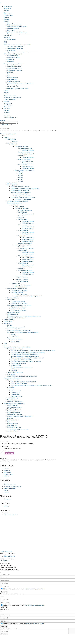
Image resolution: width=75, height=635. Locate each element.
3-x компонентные (27, 161)
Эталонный (21, 216)
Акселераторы (11, 139)
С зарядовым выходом (21, 146)
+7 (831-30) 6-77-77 (6, 124)
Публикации (7, 14)
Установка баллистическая (15, 401)
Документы (7, 12)
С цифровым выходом (21, 279)
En (1, 3)
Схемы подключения (10, 99)
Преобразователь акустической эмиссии (19, 34)
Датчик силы (11, 30)
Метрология (7, 107)
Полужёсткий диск (12, 405)
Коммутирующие (16, 365)
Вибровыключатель (13, 28)
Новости (6, 17)
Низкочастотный (19, 206)
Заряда (9, 325)
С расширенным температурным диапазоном (28, 296)
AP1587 (20, 175)
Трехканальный (15, 394)
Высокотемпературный (25, 148)
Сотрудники (7, 116)
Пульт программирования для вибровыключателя (22, 52)
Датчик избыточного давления (20, 190)
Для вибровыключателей (18, 363)
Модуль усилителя (16, 340)
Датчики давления (12, 23)
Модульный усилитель (14, 338)
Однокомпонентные (28, 157)
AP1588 (20, 174)
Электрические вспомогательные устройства (17, 45)
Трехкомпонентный (28, 223)
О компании (7, 8)
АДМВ (5, 41)
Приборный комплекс (13, 57)
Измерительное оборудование (13, 54)
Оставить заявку (5, 462)
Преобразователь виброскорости (17, 26)
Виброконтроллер (12, 55)
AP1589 (20, 172)
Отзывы (6, 94)
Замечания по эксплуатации (12, 97)
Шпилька (10, 72)
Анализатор (10, 59)
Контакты (6, 112)
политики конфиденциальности (34, 589)
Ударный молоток (12, 314)
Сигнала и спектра (16, 396)
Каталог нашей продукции (8, 134)
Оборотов (14, 370)
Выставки (6, 110)
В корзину (9, 453)
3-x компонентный (27, 166)
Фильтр (6, 90)
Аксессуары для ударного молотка (17, 88)
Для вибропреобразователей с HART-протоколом (26, 361)
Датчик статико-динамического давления (23, 197)
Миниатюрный (22, 165)
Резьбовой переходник (14, 66)
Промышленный (23, 230)
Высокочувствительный (25, 152)
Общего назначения (24, 159)
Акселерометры (12, 143)
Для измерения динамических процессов (23, 381)
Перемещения (15, 283)
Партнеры (7, 108)
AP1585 (20, 179)
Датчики (6, 21)
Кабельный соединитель (14, 70)
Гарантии (6, 92)
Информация (8, 6)
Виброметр (10, 61)
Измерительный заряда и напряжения (18, 330)
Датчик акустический (13, 312)
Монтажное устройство (14, 85)
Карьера (6, 10)
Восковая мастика (12, 77)
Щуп (8, 76)
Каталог (6, 483)
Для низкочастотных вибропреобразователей (24, 354)
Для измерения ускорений (19, 383)
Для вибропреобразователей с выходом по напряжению (28, 352)
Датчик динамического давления (17, 32)
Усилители (7, 37)
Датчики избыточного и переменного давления (25, 188)
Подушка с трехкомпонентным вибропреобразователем (24, 316)
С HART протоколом (21, 294)
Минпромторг (8, 103)
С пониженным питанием (26, 248)
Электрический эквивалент (15, 48)
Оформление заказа (10, 96)
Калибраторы (8, 35)
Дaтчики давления (9, 319)
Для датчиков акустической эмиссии (22, 367)
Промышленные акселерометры (24, 170)
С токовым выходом (21, 276)
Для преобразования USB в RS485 (21, 360)
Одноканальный (16, 391)
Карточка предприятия (10, 117)
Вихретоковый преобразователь (17, 318)
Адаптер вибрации (12, 86)
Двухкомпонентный (27, 239)
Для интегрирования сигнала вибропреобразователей (27, 358)
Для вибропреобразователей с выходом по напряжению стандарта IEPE (33, 350)
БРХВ (5, 43)
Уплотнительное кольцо (14, 68)
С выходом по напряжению (23, 196)
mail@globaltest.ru (9, 556)
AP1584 (20, 181)
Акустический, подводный (18, 307)
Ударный (21, 217)
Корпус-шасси (11, 39)
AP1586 (20, 177)
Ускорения (14, 141)
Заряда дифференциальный (16, 327)
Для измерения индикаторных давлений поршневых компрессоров (31, 385)
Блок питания (11, 50)
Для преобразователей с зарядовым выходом (25, 356)
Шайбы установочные (13, 81)
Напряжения (15, 336)
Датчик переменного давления (20, 186)
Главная (2, 131)
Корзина (2, 120)
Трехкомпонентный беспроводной (17, 201)
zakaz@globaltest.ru (6, 561)
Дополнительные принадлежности (14, 63)
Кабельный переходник (14, 65)
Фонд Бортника (8, 105)
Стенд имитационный (13, 400)
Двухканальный (15, 392)
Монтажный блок (12, 79)
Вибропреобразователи (14, 25)
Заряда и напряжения (14, 329)
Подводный (21, 155)
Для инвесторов (8, 15)
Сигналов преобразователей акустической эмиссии (22, 332)
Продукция (7, 19)
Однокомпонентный (28, 150)
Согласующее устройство (15, 46)
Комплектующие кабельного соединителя (19, 83)
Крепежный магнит (13, 74)
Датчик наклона (12, 183)
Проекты (6, 101)
